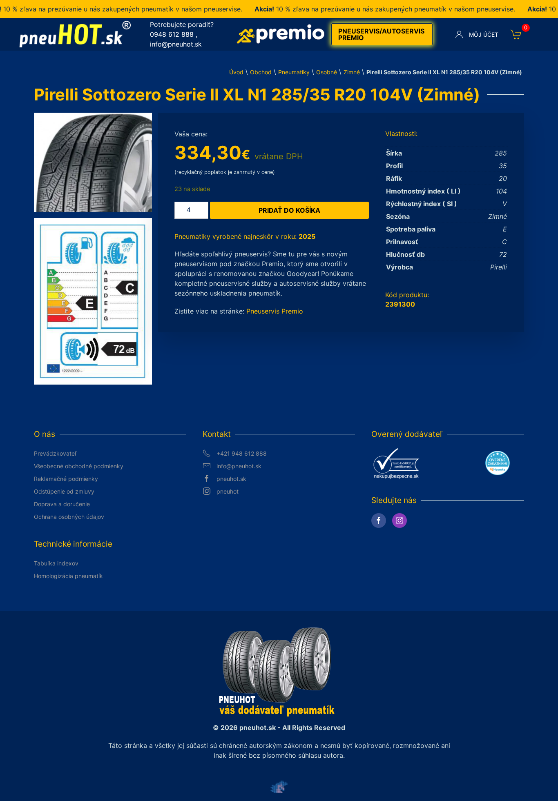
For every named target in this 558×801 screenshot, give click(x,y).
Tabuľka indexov (56, 563)
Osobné (326, 72)
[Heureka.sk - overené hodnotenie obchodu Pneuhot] (497, 462)
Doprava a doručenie (62, 504)
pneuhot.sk (231, 478)
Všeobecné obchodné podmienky (78, 466)
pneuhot (228, 491)
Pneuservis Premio (274, 311)
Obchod (261, 72)
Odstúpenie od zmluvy (64, 491)
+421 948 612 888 (242, 453)
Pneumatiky (294, 72)
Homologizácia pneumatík (68, 575)
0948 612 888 (172, 34)
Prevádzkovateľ (55, 453)
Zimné (352, 72)
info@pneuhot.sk (176, 44)
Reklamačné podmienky (66, 478)
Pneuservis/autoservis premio (381, 34)
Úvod (236, 72)
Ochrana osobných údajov (69, 516)
